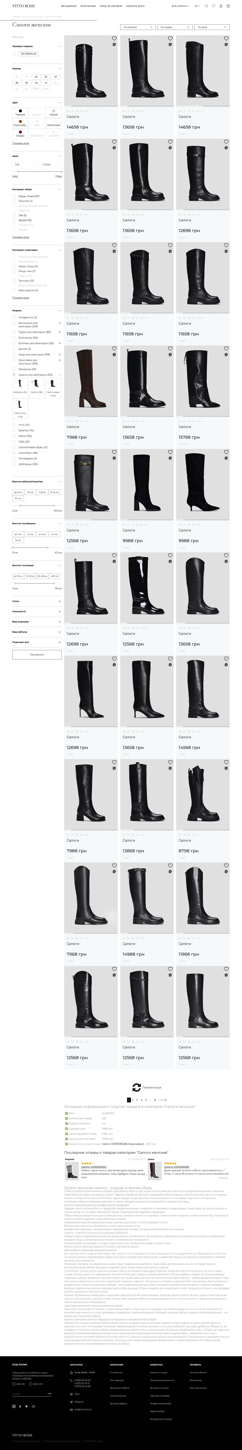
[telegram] (26, 1406)
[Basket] (228, 5)
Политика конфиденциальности (62, 1441)
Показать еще (151, 1087)
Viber (77, 1394)
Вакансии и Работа (119, 1388)
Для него (38, 1384)
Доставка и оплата (159, 1388)
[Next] (224, 1169)
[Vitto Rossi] (23, 6)
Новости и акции (158, 1372)
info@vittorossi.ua (83, 1409)
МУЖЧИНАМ (88, 6)
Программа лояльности (162, 1380)
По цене (202, 27)
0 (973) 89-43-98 (82, 1386)
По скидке (166, 27)
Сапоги (73, 117)
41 (202, 111)
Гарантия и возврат (160, 1396)
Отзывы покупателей (160, 1403)
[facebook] (20, 1406)
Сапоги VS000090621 (93, 1166)
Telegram (79, 1401)
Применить (37, 654)
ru (196, 6)
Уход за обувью (111, 6)
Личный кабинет (198, 1372)
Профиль (195, 1365)
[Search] (206, 5)
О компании (116, 1372)
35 (124, 524)
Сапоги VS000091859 (176, 1166)
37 (72, 111)
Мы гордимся (117, 1380)
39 (81, 111)
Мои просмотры (198, 1388)
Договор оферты (118, 1403)
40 (85, 111)
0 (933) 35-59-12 (82, 1383)
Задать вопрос (157, 1411)
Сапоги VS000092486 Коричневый (123, 1144)
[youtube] (33, 1406)
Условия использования (25, 1441)
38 (76, 111)
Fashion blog (135, 6)
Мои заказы (196, 1380)
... (150, 1099)
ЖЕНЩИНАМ (69, 6)
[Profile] (220, 5)
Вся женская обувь (32, 16)
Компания (116, 1365)
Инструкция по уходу (161, 1419)
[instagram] (13, 1406)
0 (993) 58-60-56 (82, 1380)
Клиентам (156, 1365)
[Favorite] (213, 5)
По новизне (130, 27)
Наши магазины (118, 1396)
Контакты (76, 1365)
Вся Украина (179, 6)
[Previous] (69, 1169)
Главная (16, 16)
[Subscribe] (48, 1394)
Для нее (21, 1384)
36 (68, 111)
